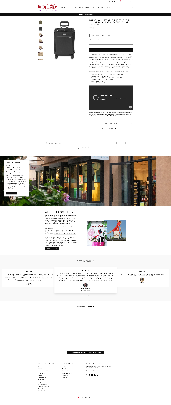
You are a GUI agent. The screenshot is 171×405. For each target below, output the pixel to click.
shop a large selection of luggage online (65, 233)
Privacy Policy (65, 377)
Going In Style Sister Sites (44, 382)
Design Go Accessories (43, 386)
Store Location (65, 375)
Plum (103, 35)
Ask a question (111, 123)
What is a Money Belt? (43, 371)
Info (108, 7)
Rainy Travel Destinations (44, 391)
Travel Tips (40, 375)
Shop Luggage (52, 248)
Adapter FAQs (41, 388)
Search (39, 366)
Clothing (99, 7)
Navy (97, 35)
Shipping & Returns (66, 371)
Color (91, 33)
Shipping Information (111, 120)
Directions (11, 193)
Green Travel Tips (42, 377)
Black (92, 35)
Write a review (121, 143)
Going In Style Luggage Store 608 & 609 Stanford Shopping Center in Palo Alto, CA (59, 231)
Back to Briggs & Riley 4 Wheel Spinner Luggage (86, 352)
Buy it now (111, 50)
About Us (64, 368)
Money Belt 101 (41, 373)
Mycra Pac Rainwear (43, 384)
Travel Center (41, 368)
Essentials (89, 7)
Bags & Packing (76, 7)
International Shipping (67, 373)
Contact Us (64, 366)
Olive (108, 35)
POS (80, 399)
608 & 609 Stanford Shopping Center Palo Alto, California (15, 176)
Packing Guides (41, 379)
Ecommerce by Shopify (87, 399)
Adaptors (63, 7)
